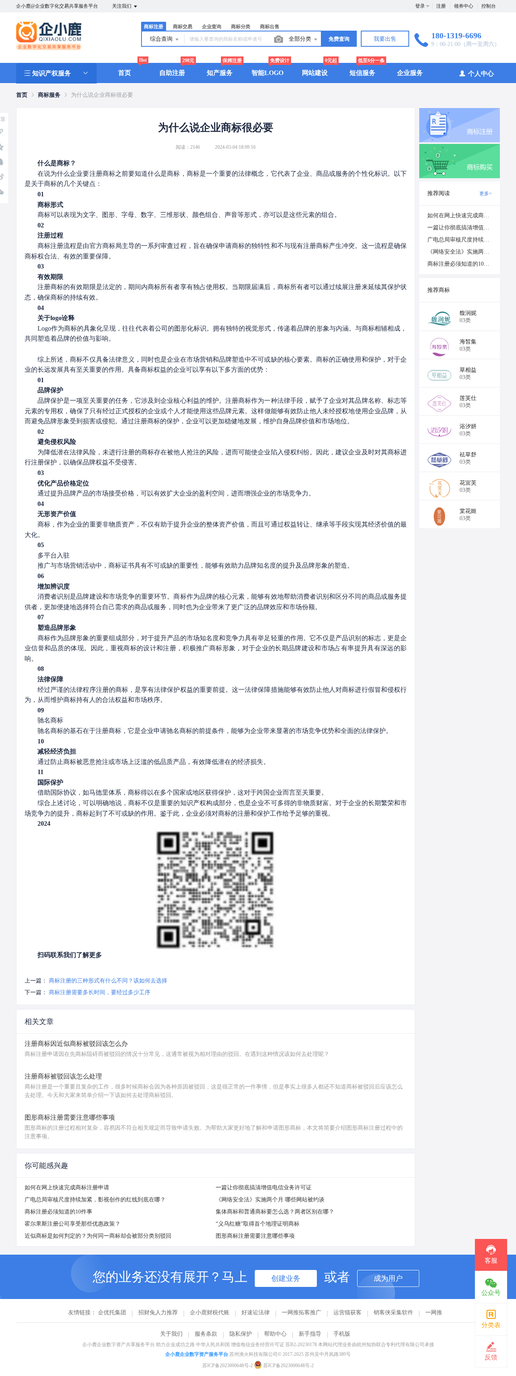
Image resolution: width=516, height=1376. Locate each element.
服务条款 (206, 1334)
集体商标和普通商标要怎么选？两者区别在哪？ (275, 1212)
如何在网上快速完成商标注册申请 (67, 1187)
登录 (420, 6)
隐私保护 (240, 1334)
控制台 (488, 6)
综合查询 (162, 39)
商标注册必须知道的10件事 (58, 1212)
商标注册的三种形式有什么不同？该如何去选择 (108, 981)
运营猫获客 (347, 1312)
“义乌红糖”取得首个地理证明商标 (258, 1224)
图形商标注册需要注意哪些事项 (255, 1236)
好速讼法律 (255, 1312)
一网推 (433, 1312)
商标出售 (269, 26)
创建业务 (285, 1278)
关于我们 (171, 1334)
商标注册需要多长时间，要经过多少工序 (99, 992)
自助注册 (172, 72)
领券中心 (463, 6)
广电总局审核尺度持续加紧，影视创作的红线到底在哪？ (95, 1200)
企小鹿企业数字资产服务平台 (196, 1354)
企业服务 (410, 72)
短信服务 (362, 72)
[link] (21, 95)
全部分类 (301, 39)
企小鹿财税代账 (209, 1312)
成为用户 (388, 1278)
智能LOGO (267, 72)
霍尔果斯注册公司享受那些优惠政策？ (73, 1224)
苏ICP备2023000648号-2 (227, 1365)
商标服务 (49, 95)
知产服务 (220, 72)
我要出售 (385, 39)
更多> (485, 193)
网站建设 (315, 72)
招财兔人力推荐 (158, 1312)
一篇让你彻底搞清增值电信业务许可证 (264, 1187)
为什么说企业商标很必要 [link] (102, 95)
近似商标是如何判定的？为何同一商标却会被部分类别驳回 (98, 1236)
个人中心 (481, 73)
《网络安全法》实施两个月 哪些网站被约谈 (270, 1200)
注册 (441, 6)
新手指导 (310, 1334)
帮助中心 (275, 1334)
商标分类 (240, 26)
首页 (124, 72)
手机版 (341, 1334)
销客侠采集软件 (393, 1312)
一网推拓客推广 (301, 1312)
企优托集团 (112, 1312)
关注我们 (122, 6)
